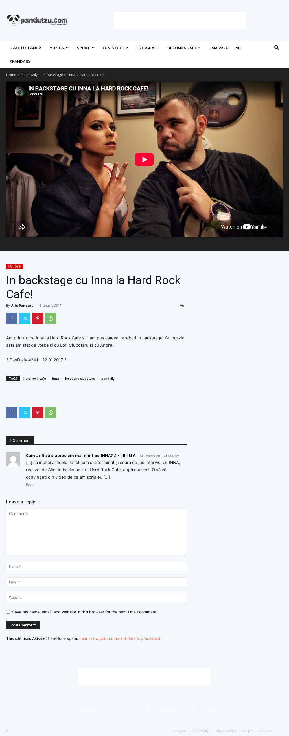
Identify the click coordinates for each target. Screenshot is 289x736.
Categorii (179, 730)
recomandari (182, 48)
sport (83, 48)
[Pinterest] (37, 318)
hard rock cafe (34, 378)
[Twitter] (24, 318)
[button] (276, 48)
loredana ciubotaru (80, 378)
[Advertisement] (180, 20)
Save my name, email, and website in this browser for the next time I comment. (84, 611)
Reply (30, 485)
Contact (265, 730)
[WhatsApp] (50, 318)
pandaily (108, 378)
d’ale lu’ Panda (25, 48)
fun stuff (113, 48)
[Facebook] (11, 318)
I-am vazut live (224, 48)
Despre (248, 730)
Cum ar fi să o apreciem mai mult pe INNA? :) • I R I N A (81, 455)
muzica (56, 48)
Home (11, 74)
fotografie (148, 48)
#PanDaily (20, 61)
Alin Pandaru (22, 305)
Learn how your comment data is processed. (120, 638)
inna (55, 378)
